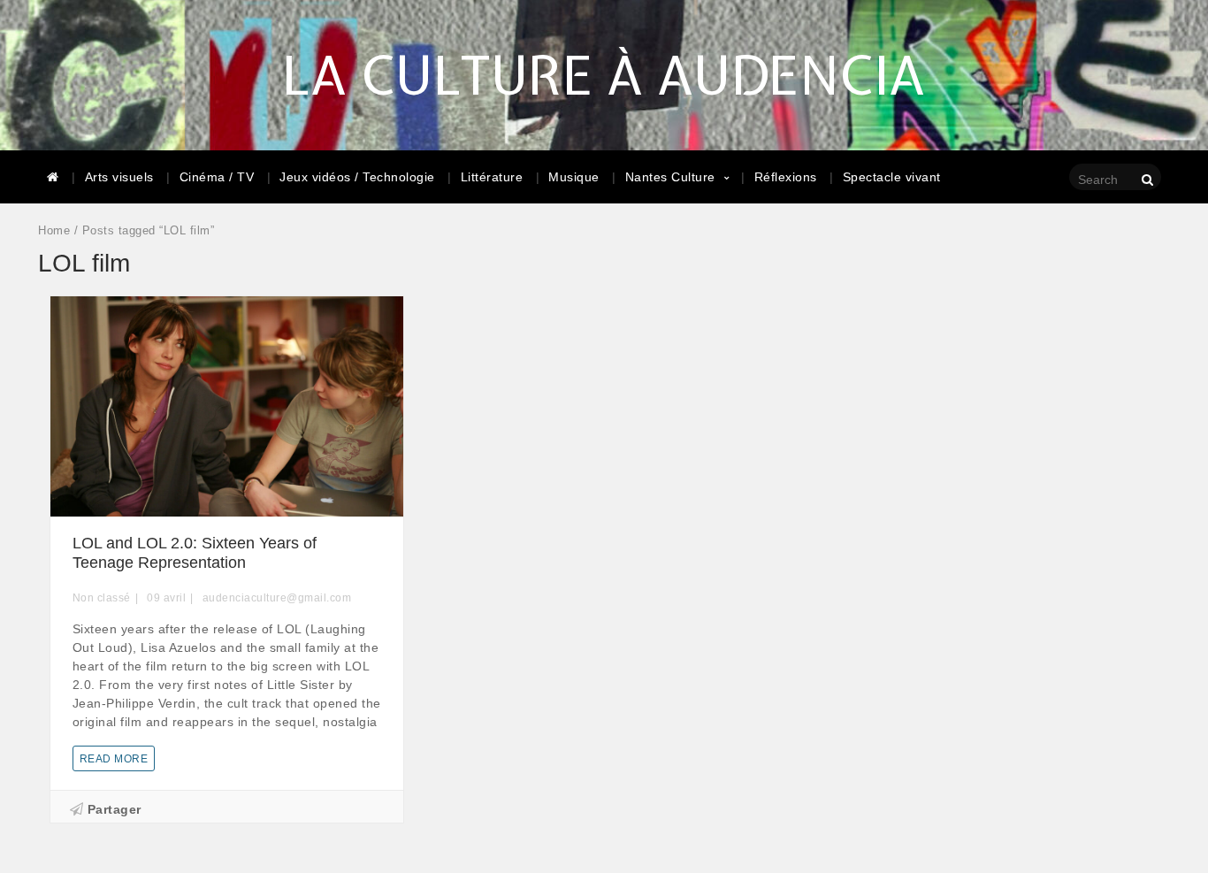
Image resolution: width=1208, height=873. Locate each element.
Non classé (102, 598)
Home (54, 230)
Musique (574, 177)
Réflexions (785, 177)
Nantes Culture (670, 177)
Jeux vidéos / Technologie (357, 177)
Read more (114, 759)
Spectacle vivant (892, 177)
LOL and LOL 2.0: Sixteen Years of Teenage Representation (195, 552)
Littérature (492, 177)
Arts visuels (119, 177)
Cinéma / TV (217, 177)
